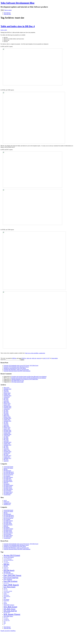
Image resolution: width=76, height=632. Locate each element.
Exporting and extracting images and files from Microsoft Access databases (29, 376)
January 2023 (7, 405)
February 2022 (7, 417)
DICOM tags (7, 572)
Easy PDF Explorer (8, 477)
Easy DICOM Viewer (9, 473)
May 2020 (6, 439)
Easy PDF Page (7, 478)
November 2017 (7, 455)
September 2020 (7, 434)
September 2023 (7, 395)
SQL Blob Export (8, 486)
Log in (5, 500)
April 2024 (6, 391)
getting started (6, 592)
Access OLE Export (8, 466)
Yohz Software (7, 12)
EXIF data (5, 588)
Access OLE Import (8, 468)
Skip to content (8, 10)
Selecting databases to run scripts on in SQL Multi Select (25, 379)
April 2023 (6, 401)
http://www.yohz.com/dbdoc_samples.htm (35, 353)
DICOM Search (7, 470)
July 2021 (6, 422)
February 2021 (7, 427)
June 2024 (6, 390)
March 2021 (6, 426)
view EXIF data (6, 619)
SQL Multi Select (8, 493)
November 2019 (7, 442)
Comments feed (7, 503)
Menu (2, 10)
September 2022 (7, 407)
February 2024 (7, 393)
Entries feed (6, 501)
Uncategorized (7, 494)
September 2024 (7, 389)
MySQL (5, 593)
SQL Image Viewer (8, 492)
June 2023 (6, 398)
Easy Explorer (7, 476)
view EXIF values (7, 620)
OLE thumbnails (7, 596)
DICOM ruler (6, 568)
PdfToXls (6, 482)
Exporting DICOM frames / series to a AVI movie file (16, 369)
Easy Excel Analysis (8, 474)
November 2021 (7, 418)
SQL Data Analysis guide (17, 382)
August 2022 (7, 409)
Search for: (3, 359)
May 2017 (6, 459)
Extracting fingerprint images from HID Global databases (17, 370)
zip (4, 624)
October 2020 (7, 433)
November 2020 (7, 431)
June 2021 (6, 423)
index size (29, 358)
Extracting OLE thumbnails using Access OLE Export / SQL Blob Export (21, 365)
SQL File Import (7, 490)
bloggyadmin (54, 358)
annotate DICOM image (8, 558)
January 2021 (7, 429)
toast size (39, 358)
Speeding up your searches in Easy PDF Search (15, 368)
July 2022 (6, 410)
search (5, 603)
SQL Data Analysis (8, 489)
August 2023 (7, 397)
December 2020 (7, 430)
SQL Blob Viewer (8, 488)
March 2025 (6, 387)
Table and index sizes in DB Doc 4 (18, 26)
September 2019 (7, 445)
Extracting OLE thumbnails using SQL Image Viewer (16, 366)
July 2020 (6, 437)
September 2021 (7, 421)
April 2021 (6, 425)
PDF (5, 598)
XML (5, 623)
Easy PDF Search (8, 480)
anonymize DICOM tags (8, 560)
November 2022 (7, 406)
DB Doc (14, 358)
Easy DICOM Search (9, 472)
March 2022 (6, 415)
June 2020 (6, 438)
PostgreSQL (6, 600)
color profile (6, 561)
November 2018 (7, 451)
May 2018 (6, 454)
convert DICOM (6, 562)
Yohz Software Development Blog (17, 3)
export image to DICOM (8, 591)
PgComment (6, 484)
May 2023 (6, 399)
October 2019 (7, 443)
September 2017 (7, 458)
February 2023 (7, 403)
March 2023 (6, 402)
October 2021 (7, 419)
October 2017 (7, 457)
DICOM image (6, 567)
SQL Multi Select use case (18, 380)
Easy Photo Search (8, 481)
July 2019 (6, 446)
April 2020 (6, 441)
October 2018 (7, 453)
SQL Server (6, 617)
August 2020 (7, 435)
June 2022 (6, 411)
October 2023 (7, 394)
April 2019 (6, 449)
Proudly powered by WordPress (8, 630)
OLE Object (6, 595)
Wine (5, 621)
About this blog (7, 14)
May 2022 (6, 413)
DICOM (6, 566)
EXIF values (6, 589)
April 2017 (6, 461)
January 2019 (7, 450)
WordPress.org (7, 504)
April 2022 (6, 414)
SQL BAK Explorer (8, 485)
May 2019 (6, 447)
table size (34, 358)
